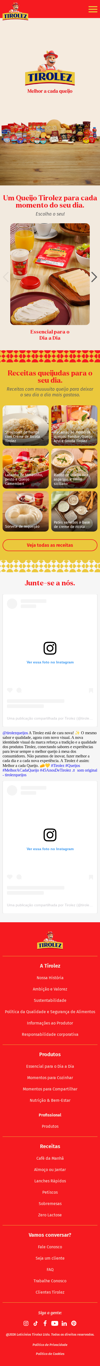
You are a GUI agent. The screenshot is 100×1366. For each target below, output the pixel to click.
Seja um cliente (50, 1258)
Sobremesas (50, 1203)
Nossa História (50, 977)
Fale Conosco (50, 1246)
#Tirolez (57, 765)
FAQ (50, 1269)
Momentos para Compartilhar (50, 1089)
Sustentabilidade (50, 1000)
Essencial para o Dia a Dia (50, 1066)
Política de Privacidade (50, 1345)
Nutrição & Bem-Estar (50, 1100)
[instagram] (26, 1323)
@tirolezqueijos (15, 733)
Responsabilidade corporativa (50, 1034)
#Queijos (72, 765)
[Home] (15, 11)
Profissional (50, 1115)
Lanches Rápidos (50, 1181)
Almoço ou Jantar (50, 1169)
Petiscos (50, 1192)
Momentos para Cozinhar (50, 1077)
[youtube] (54, 1323)
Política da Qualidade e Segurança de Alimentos (50, 1011)
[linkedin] (64, 1323)
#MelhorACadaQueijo (21, 770)
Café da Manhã (50, 1158)
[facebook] (45, 1323)
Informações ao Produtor (50, 1023)
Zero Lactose (50, 1215)
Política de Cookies (50, 1354)
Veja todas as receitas (50, 545)
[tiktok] (35, 1323)
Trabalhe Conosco (50, 1280)
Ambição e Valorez (50, 989)
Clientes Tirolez (50, 1292)
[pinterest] (73, 1323)
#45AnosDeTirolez (55, 770)
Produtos (50, 1126)
